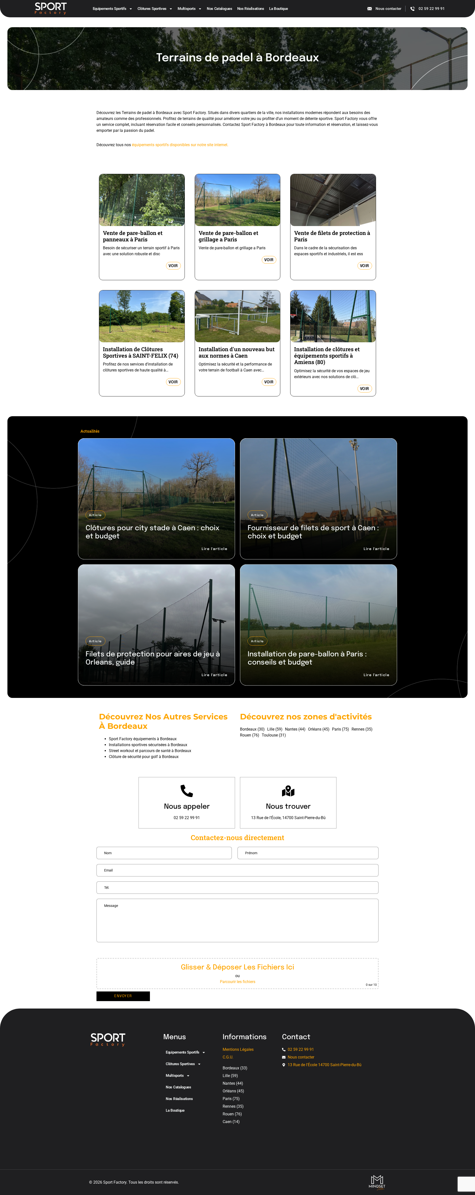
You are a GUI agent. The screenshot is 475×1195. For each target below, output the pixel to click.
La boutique (278, 8)
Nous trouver (288, 806)
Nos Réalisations (250, 8)
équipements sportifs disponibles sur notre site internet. (180, 144)
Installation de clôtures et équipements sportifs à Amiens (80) (327, 355)
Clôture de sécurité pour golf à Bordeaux (144, 756)
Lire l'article (214, 549)
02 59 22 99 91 (432, 8)
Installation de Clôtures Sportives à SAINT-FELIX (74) (140, 352)
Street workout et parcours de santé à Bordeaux (150, 750)
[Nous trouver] (288, 791)
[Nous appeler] (187, 791)
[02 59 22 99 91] (412, 8)
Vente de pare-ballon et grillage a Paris (228, 236)
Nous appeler (187, 806)
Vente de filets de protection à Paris (332, 236)
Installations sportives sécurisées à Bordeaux (148, 744)
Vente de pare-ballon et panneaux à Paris (133, 236)
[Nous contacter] (369, 8)
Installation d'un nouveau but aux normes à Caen (237, 352)
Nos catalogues (219, 8)
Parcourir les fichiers (237, 981)
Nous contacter (388, 8)
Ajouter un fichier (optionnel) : (124, 951)
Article (95, 515)
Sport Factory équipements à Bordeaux (143, 738)
